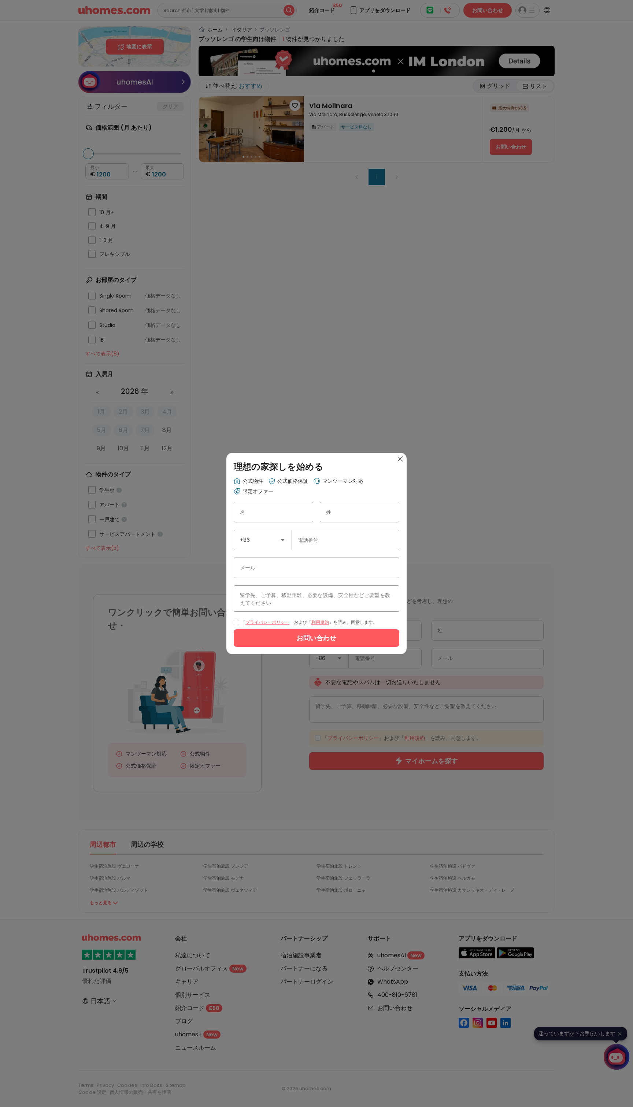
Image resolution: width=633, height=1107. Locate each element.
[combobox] (263, 540)
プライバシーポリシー (267, 622)
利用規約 (320, 622)
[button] (282, 540)
